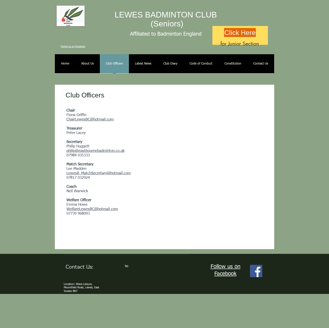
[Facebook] (256, 271)
